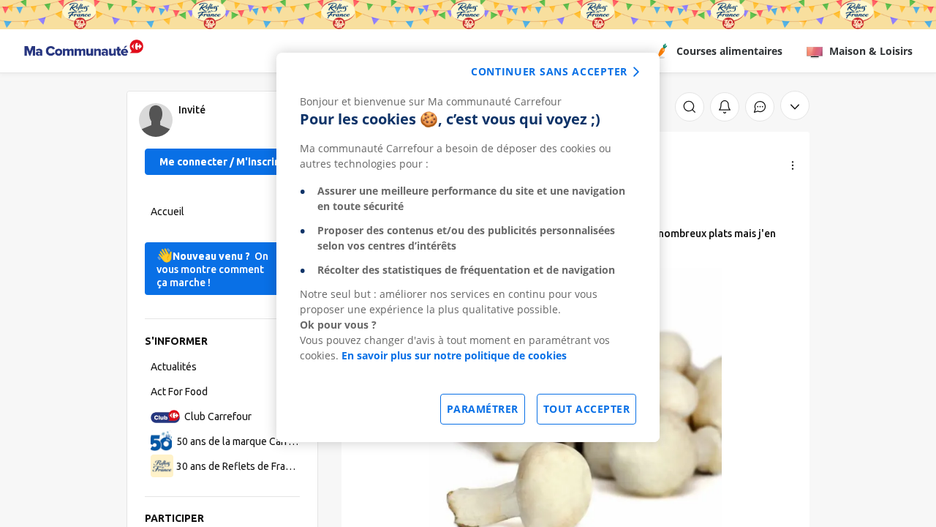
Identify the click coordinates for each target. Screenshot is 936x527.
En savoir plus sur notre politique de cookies (454, 355)
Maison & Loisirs (871, 51)
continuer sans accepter (549, 71)
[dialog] (468, 247)
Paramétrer (482, 409)
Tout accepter (586, 409)
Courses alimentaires (729, 51)
